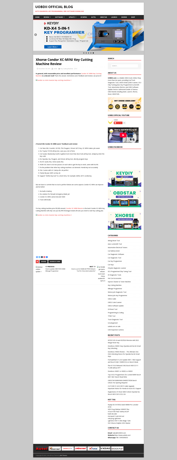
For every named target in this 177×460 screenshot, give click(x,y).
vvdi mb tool (120, 416)
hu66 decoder (112, 414)
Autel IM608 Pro (127, 405)
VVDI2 (119, 405)
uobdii (55, 69)
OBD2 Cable (112, 299)
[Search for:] (124, 66)
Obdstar (103, 17)
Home (37, 17)
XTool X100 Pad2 (113, 412)
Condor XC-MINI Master (74, 208)
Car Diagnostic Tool (114, 258)
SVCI (109, 423)
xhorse (43, 261)
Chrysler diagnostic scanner (117, 268)
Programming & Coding (116, 313)
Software (59, 17)
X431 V (117, 421)
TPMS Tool (111, 316)
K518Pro (84, 17)
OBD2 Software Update (116, 306)
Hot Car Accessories (114, 278)
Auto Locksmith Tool (115, 244)
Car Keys (111, 265)
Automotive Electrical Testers (117, 247)
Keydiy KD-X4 (112, 405)
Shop (133, 17)
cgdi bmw (117, 418)
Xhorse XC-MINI (55, 261)
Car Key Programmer (115, 261)
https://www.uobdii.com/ (122, 435)
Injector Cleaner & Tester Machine (119, 282)
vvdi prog (111, 418)
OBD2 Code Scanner (115, 302)
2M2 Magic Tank (124, 421)
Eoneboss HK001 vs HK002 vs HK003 (120, 371)
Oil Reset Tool (112, 309)
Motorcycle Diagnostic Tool (117, 292)
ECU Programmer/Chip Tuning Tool (119, 271)
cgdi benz (111, 421)
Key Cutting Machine (67, 69)
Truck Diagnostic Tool (115, 319)
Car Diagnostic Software (116, 254)
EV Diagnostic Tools (114, 275)
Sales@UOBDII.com (119, 433)
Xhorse (124, 17)
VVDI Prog (111, 409)
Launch (114, 17)
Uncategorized (112, 323)
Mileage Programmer (115, 289)
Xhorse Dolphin (116, 423)
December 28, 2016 (44, 69)
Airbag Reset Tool (114, 241)
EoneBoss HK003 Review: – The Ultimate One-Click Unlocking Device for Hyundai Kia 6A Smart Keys (124, 354)
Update (72, 17)
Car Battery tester (114, 251)
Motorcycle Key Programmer (117, 295)
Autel (93, 17)
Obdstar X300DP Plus (122, 409)
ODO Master (126, 423)
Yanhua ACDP (124, 412)
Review (46, 17)
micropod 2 (111, 416)
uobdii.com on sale (114, 326)
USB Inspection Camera (116, 330)
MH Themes (63, 455)
